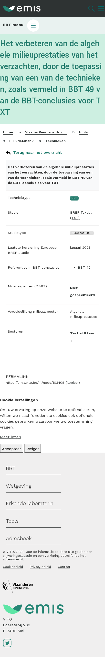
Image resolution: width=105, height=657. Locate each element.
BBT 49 (84, 267)
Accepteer (11, 449)
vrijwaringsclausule (17, 555)
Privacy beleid (40, 567)
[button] (52, 25)
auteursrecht (13, 559)
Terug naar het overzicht (37, 152)
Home (8, 132)
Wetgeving (18, 486)
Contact (64, 567)
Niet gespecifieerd (82, 291)
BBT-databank (21, 141)
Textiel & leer (82, 333)
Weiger (32, 449)
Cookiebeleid (13, 567)
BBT (10, 468)
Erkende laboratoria (29, 503)
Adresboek (19, 538)
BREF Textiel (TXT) (81, 215)
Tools (12, 521)
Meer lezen (10, 437)
